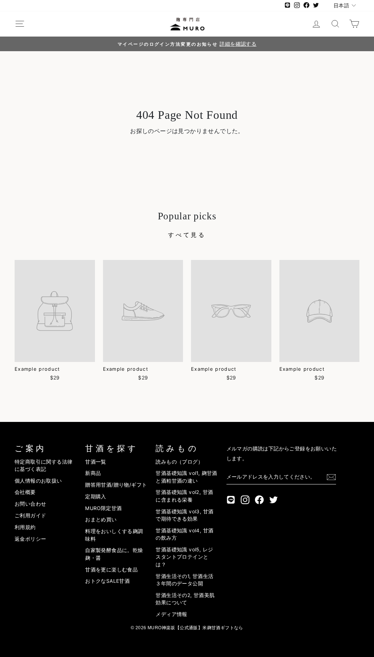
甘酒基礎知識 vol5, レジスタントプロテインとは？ (184, 557)
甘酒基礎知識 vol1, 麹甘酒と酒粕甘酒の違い (186, 476)
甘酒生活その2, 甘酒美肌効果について (185, 598)
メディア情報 (171, 614)
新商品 (93, 473)
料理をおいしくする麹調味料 (114, 534)
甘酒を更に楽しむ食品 (111, 570)
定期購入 (95, 496)
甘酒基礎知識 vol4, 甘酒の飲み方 (184, 534)
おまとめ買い (101, 519)
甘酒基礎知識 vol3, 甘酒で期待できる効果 (184, 515)
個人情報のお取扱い (38, 481)
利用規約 (25, 527)
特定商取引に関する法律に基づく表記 (43, 465)
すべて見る (187, 234)
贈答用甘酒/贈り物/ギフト (116, 485)
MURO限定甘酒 (103, 508)
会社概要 (25, 492)
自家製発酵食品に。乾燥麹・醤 (114, 553)
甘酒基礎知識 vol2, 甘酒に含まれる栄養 (184, 495)
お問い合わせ (30, 504)
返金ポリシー (30, 539)
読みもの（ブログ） (179, 462)
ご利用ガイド (30, 515)
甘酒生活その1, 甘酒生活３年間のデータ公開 (184, 579)
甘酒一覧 (95, 462)
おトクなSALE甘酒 (107, 581)
